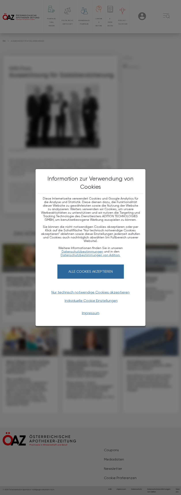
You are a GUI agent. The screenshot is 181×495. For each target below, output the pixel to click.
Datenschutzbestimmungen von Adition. (90, 255)
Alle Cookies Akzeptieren (90, 271)
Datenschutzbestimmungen (82, 251)
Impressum (90, 313)
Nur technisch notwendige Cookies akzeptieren (90, 292)
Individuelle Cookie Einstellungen (91, 301)
